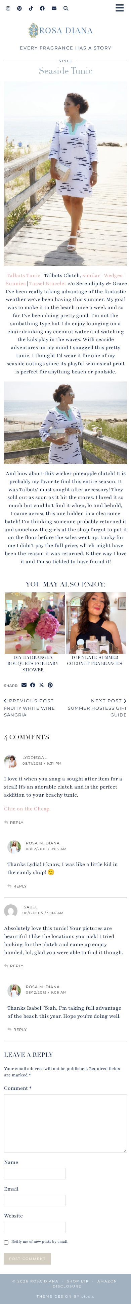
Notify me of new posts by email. (40, 1241)
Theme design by (66, 1296)
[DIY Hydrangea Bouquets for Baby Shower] (35, 623)
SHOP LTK (78, 1281)
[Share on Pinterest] (50, 685)
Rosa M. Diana (43, 843)
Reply (17, 822)
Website (13, 1215)
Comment (18, 1088)
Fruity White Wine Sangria (29, 707)
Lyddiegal (35, 757)
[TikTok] (31, 8)
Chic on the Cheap (26, 808)
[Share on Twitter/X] (41, 685)
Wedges (113, 275)
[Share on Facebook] (33, 685)
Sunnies (16, 283)
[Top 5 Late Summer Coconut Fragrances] (96, 623)
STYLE (66, 61)
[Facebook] (42, 8)
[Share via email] (24, 685)
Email (11, 1188)
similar (91, 275)
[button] (122, 8)
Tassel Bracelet (47, 283)
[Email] (54, 8)
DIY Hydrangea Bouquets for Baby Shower (32, 664)
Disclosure (67, 1286)
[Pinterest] (19, 8)
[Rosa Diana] (65, 32)
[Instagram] (8, 8)
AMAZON (107, 1281)
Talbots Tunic (23, 275)
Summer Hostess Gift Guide (97, 707)
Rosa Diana (44, 1281)
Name (11, 1162)
